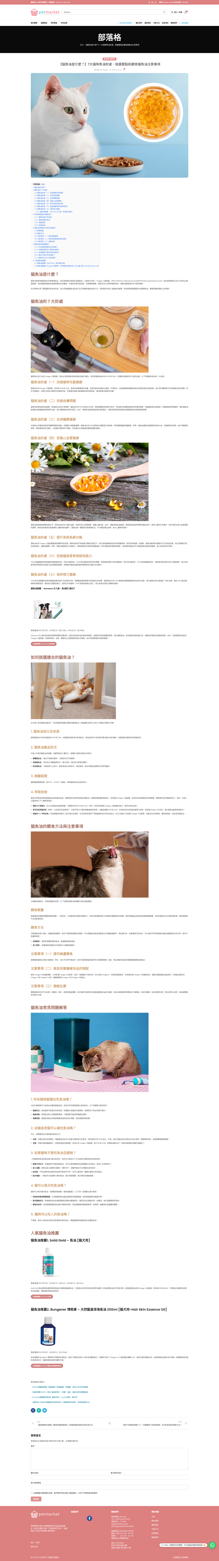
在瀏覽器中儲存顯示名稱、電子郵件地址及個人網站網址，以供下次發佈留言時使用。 (66, 1493)
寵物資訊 (112, 59)
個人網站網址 (36, 1483)
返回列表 (109, 1423)
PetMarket (104, 70)
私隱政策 (176, 1557)
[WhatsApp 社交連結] (155, 2)
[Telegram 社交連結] (44, 1410)
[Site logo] (45, 12)
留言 (33, 1446)
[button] (212, 1545)
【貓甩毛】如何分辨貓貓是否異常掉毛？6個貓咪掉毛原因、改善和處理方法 (61, 1402)
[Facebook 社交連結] (149, 2)
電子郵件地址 (116, 1473)
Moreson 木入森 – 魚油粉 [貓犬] (59, 588)
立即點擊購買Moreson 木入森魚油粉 (44, 644)
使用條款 (184, 1557)
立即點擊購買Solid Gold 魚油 (42, 1296)
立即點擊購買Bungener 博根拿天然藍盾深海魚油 (47, 1366)
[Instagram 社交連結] (152, 2)
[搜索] (164, 12)
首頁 (81, 45)
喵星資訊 (106, 59)
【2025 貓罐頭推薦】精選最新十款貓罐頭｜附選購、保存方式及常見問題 (60, 1387)
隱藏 (42, 184)
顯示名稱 (35, 1473)
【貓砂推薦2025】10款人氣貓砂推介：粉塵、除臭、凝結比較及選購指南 (60, 1392)
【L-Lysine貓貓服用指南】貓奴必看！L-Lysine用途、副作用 (55, 1397)
